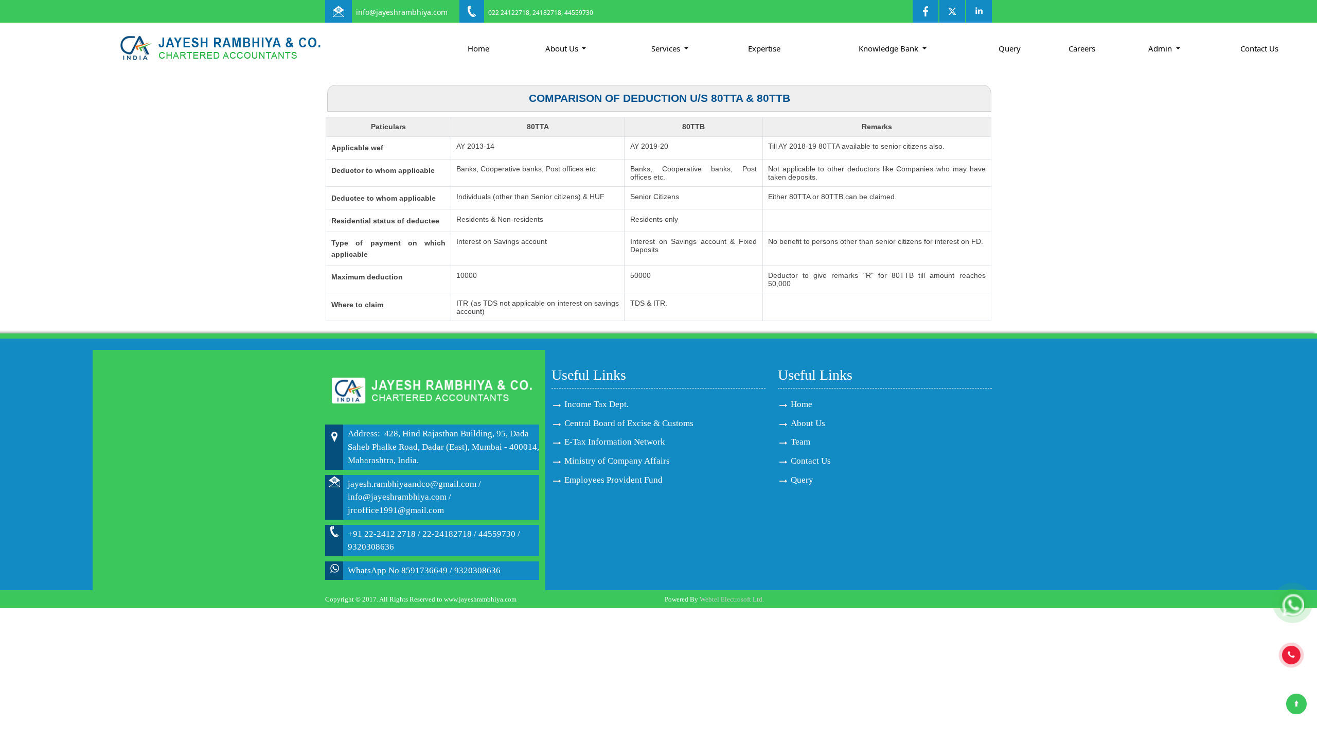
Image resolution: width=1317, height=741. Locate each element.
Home (478, 48)
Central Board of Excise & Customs (628, 423)
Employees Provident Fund (613, 480)
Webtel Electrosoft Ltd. (732, 599)
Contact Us (1259, 48)
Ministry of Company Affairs (617, 461)
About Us (808, 423)
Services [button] (666, 48)
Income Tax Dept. (596, 404)
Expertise (764, 48)
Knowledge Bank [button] (889, 48)
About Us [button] (562, 48)
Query (1010, 48)
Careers (1082, 48)
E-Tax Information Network (614, 442)
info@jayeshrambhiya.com (402, 12)
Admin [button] (1161, 48)
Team (800, 442)
